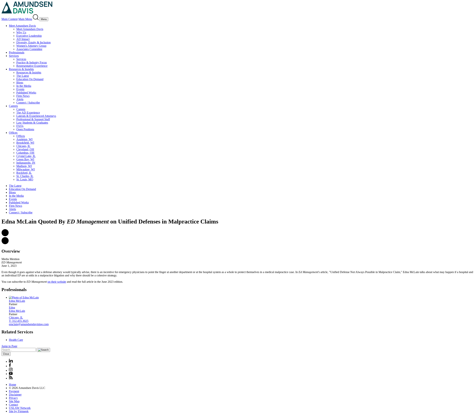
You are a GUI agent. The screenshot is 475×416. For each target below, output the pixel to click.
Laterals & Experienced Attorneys (36, 116)
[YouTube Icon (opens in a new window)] (11, 373)
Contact (13, 404)
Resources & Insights (21, 69)
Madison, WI (24, 166)
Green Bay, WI (25, 159)
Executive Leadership (29, 35)
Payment (14, 391)
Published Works (26, 92)
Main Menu (25, 19)
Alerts (19, 99)
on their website (57, 281)
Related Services (17, 331)
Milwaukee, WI (25, 169)
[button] (5, 235)
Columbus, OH (25, 152)
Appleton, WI (24, 139)
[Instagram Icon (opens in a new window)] (11, 370)
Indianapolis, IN (25, 162)
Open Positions (25, 129)
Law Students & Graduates (32, 122)
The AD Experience (28, 112)
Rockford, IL (24, 172)
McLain (17, 300)
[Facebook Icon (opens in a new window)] (10, 366)
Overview (10, 251)
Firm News (23, 95)
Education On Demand (29, 79)
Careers (13, 105)
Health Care (16, 339)
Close (6, 354)
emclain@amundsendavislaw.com (29, 324)
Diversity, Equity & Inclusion (33, 42)
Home (12, 384)
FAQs (19, 126)
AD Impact (23, 39)
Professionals (16, 52)
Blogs (19, 82)
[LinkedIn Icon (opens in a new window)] (11, 361)
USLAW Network (20, 408)
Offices (13, 132)
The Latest (22, 75)
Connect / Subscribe (28, 102)
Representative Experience (32, 65)
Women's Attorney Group (31, 45)
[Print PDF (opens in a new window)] (5, 243)
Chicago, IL (23, 146)
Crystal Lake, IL (26, 156)
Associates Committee (29, 49)
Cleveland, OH (25, 149)
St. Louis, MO (24, 179)
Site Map (14, 401)
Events (20, 89)
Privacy (13, 397)
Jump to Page (9, 346)
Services (14, 55)
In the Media (23, 85)
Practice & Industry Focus (31, 62)
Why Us (21, 32)
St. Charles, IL (24, 176)
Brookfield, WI (25, 142)
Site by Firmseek (19, 411)
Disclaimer (15, 394)
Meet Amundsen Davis (22, 25)
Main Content (9, 19)
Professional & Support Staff (33, 119)
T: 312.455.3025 (18, 320)
